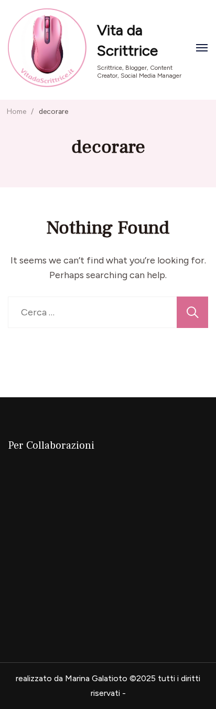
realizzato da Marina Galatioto (71, 678)
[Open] (202, 47)
